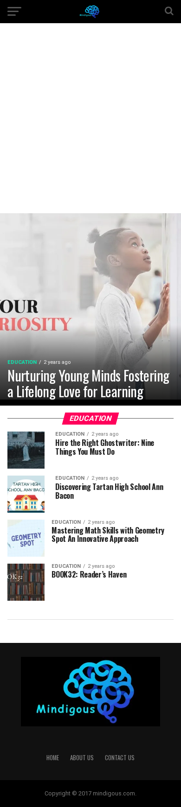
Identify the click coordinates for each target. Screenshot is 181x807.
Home (52, 757)
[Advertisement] (90, 125)
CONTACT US (120, 757)
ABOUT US (82, 757)
